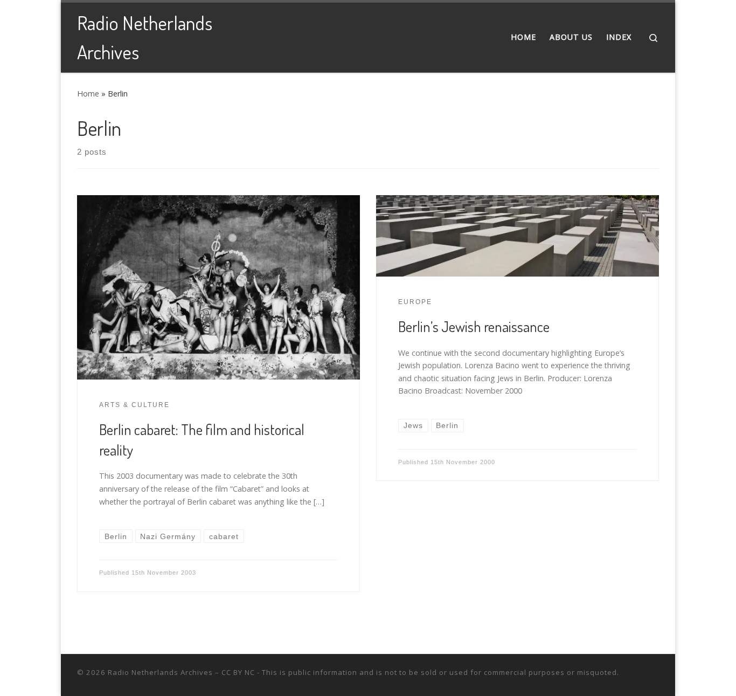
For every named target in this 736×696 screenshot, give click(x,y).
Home (88, 93)
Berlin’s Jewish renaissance (474, 326)
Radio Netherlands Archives (160, 672)
